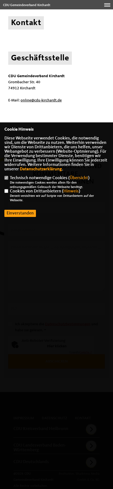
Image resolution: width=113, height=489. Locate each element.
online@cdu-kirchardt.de (41, 100)
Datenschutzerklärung (41, 169)
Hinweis (71, 191)
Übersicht (79, 178)
